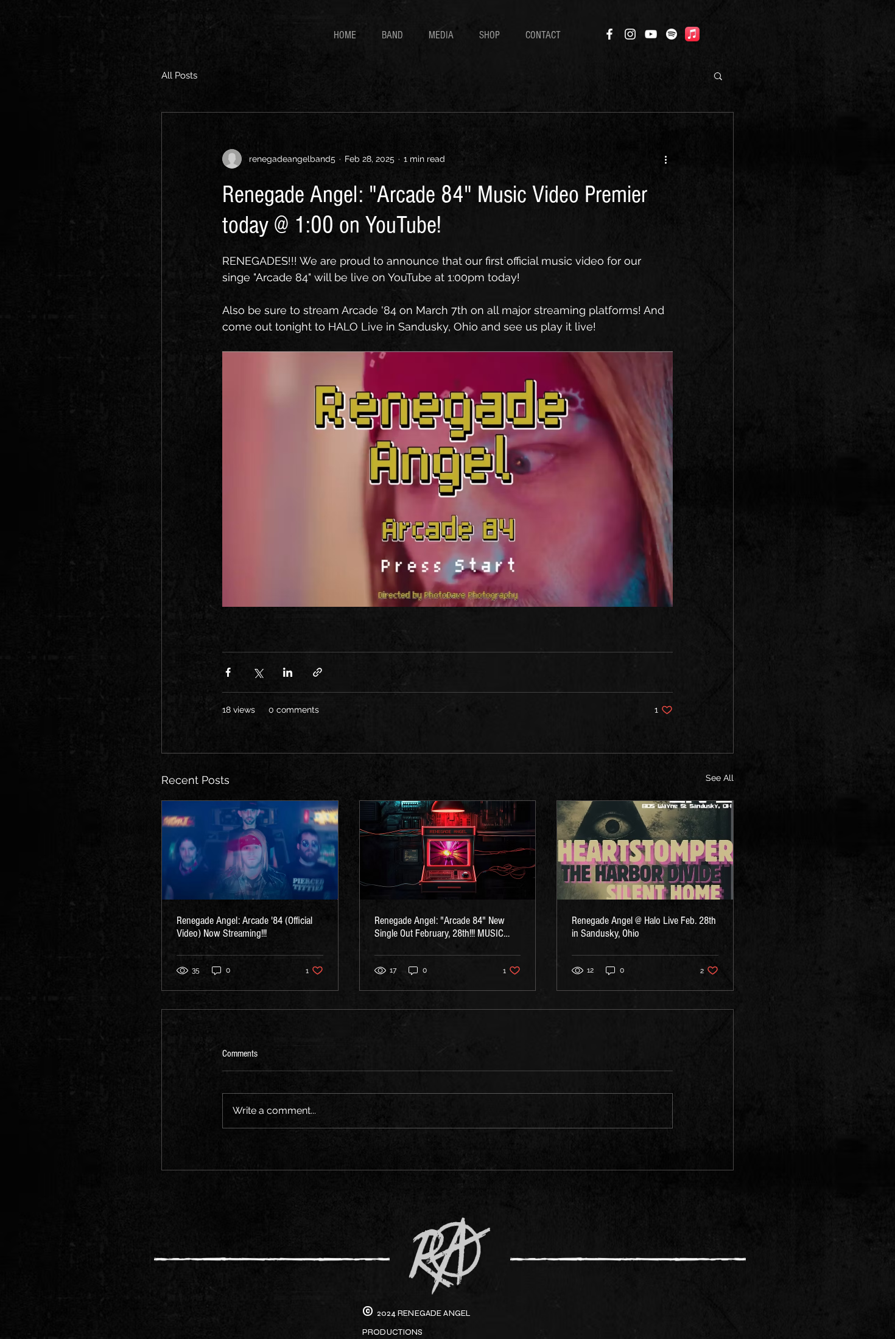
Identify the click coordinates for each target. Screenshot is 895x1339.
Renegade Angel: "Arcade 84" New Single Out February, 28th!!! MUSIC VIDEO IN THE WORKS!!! (439, 927)
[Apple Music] (692, 34)
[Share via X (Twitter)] (258, 672)
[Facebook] (609, 34)
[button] (718, 75)
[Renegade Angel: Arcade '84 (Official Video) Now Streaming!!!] (250, 850)
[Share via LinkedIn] (287, 672)
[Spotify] (671, 34)
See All (720, 778)
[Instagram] (630, 34)
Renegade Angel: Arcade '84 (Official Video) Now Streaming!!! (244, 927)
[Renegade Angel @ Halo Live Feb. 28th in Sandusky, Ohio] (645, 850)
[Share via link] (317, 672)
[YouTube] (651, 34)
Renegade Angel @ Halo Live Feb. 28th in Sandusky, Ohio (644, 927)
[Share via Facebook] (228, 672)
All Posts (179, 75)
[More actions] (665, 159)
